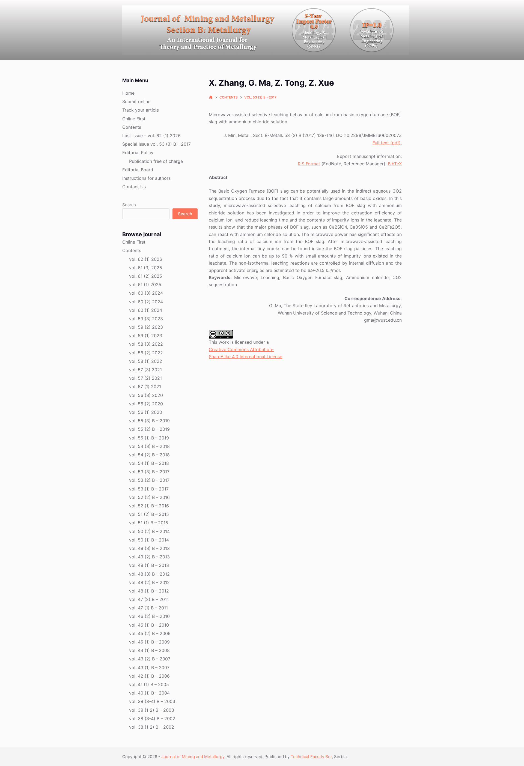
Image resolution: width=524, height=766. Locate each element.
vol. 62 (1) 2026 (145, 259)
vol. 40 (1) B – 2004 (149, 693)
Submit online (136, 101)
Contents (131, 127)
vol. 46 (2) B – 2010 (149, 616)
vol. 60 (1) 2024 (145, 310)
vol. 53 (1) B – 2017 (149, 489)
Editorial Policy (137, 152)
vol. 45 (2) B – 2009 (150, 633)
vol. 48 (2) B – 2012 (149, 582)
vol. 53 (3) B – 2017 (149, 471)
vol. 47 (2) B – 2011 (149, 599)
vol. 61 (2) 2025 (145, 276)
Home (128, 93)
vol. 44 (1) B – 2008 (149, 650)
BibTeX (395, 163)
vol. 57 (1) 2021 (145, 386)
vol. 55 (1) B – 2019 (149, 438)
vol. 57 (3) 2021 (145, 369)
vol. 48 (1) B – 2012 (149, 591)
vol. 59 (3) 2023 (146, 318)
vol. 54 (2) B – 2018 (149, 454)
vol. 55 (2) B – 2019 (149, 429)
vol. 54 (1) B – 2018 (149, 463)
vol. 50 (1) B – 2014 (149, 540)
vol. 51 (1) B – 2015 (148, 522)
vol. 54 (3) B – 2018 (149, 446)
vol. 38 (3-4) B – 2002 (152, 718)
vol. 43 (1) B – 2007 (149, 667)
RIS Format (309, 163)
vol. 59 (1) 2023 (145, 335)
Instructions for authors (146, 178)
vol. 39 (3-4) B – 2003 (152, 701)
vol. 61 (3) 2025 (145, 267)
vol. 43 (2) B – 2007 (149, 659)
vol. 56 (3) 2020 (146, 395)
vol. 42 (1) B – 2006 (149, 676)
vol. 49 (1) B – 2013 (149, 565)
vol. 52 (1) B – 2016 (149, 505)
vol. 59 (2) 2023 (146, 327)
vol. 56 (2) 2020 (146, 403)
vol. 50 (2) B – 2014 (149, 531)
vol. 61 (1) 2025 (145, 284)
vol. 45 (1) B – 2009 (149, 642)
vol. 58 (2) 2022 (146, 352)
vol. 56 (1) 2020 (145, 412)
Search (129, 204)
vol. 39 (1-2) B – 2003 (151, 710)
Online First (133, 118)
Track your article (140, 110)
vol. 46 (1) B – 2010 (149, 625)
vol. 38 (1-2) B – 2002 (151, 727)
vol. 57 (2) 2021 (145, 378)
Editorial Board (137, 169)
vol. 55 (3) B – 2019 (149, 420)
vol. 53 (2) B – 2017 (149, 480)
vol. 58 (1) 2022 (145, 361)
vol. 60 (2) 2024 (146, 301)
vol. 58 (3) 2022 (146, 344)
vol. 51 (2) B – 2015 (149, 514)
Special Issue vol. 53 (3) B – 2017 (156, 144)
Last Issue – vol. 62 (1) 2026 (151, 135)
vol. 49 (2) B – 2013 (149, 556)
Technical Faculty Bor (311, 756)
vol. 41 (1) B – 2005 (149, 684)
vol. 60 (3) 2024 (146, 293)
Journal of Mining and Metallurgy (192, 756)
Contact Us (134, 186)
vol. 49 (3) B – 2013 (149, 548)
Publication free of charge (156, 161)
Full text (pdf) (387, 142)
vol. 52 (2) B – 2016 (149, 497)
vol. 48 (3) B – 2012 (149, 574)
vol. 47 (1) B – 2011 (148, 608)
